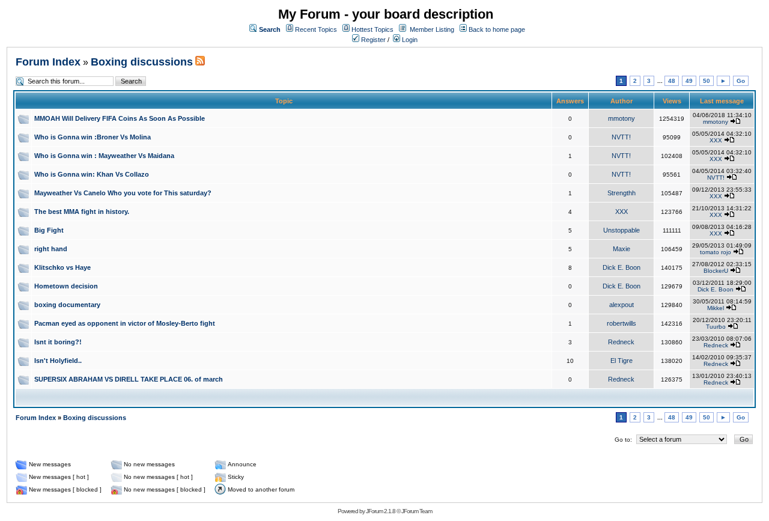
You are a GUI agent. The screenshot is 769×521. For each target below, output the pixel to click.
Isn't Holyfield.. (58, 360)
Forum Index (48, 62)
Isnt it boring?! (58, 342)
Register (372, 39)
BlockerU (716, 270)
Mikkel (715, 308)
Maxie (621, 248)
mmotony (621, 118)
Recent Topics (316, 29)
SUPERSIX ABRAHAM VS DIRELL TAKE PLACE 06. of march (128, 379)
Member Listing (432, 29)
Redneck (621, 342)
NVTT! (621, 137)
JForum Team (416, 511)
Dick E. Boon (621, 267)
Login (409, 39)
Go (741, 81)
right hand (50, 248)
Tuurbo (716, 326)
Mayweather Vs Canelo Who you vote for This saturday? (122, 193)
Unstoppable (621, 230)
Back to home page (497, 29)
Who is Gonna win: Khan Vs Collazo (91, 174)
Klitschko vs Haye (62, 267)
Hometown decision (66, 286)
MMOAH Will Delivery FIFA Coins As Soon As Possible (119, 118)
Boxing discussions (142, 62)
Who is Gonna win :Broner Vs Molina (92, 137)
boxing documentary (67, 304)
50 (706, 81)
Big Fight (49, 230)
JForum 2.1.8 (380, 511)
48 (671, 81)
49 (689, 81)
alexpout (621, 304)
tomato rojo (715, 252)
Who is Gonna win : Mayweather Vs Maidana (104, 155)
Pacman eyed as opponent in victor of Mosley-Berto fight (124, 323)
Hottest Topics (372, 29)
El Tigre (621, 360)
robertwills (621, 323)
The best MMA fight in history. (81, 211)
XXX (716, 140)
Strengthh (621, 193)
